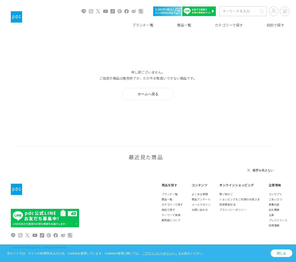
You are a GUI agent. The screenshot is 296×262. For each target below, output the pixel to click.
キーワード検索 (171, 215)
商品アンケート (201, 199)
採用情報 (274, 225)
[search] (261, 11)
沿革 (271, 215)
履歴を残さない (263, 170)
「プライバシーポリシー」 (160, 253)
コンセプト (275, 194)
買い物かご (226, 194)
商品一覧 (184, 25)
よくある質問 (200, 194)
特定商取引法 (227, 204)
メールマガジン (201, 204)
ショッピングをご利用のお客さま (239, 199)
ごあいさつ (275, 199)
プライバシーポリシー (232, 209)
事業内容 (274, 204)
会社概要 (274, 209)
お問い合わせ (200, 209)
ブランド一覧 (143, 25)
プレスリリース (278, 220)
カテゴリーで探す (229, 25)
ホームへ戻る (148, 94)
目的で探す (168, 209)
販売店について (171, 220)
